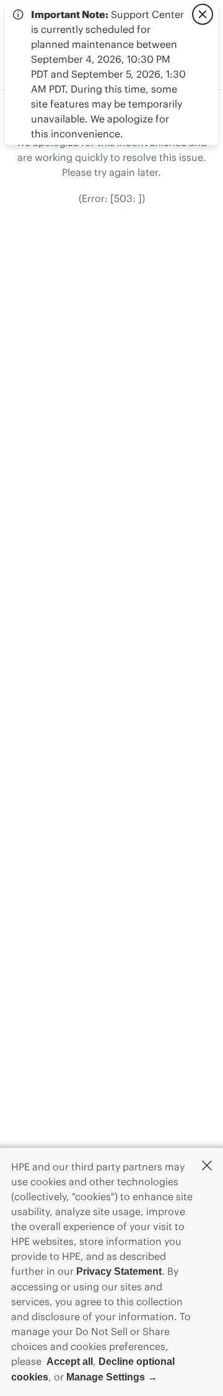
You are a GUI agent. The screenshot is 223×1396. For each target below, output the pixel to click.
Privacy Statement (119, 1271)
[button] (207, 1166)
